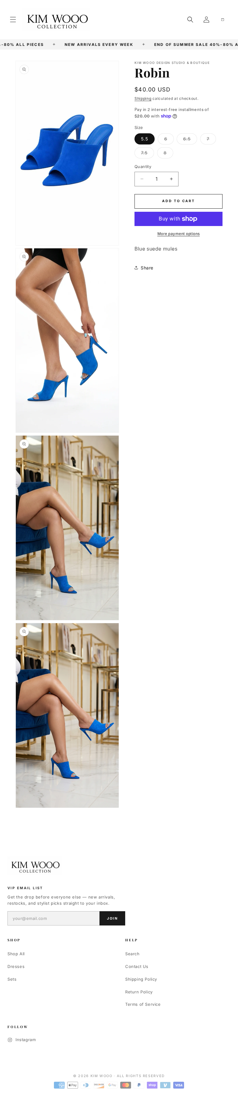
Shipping (143, 98)
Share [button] (147, 267)
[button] (13, 19)
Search (132, 953)
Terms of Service (143, 1004)
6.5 (190, 140)
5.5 (144, 138)
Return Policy (139, 991)
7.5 (147, 154)
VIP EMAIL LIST (25, 888)
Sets (11, 979)
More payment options (178, 233)
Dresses (15, 966)
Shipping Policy (141, 979)
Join (112, 918)
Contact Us (136, 966)
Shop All (16, 953)
